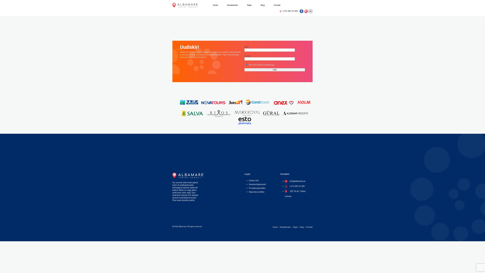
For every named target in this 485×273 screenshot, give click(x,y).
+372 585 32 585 (290, 11)
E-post (247, 56)
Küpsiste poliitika (256, 192)
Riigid (249, 5)
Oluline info (254, 180)
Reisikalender (232, 5)
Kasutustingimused (257, 184)
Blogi (263, 5)
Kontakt (277, 5)
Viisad (215, 5)
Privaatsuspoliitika (257, 188)
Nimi (246, 47)
